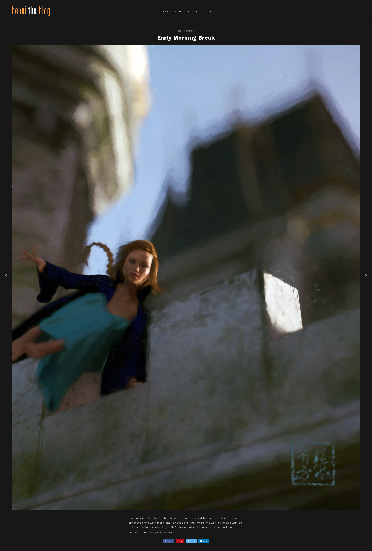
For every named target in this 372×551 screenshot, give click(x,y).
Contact (236, 11)
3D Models (182, 11)
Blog (213, 11)
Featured (188, 30)
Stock (200, 11)
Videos (164, 11)
